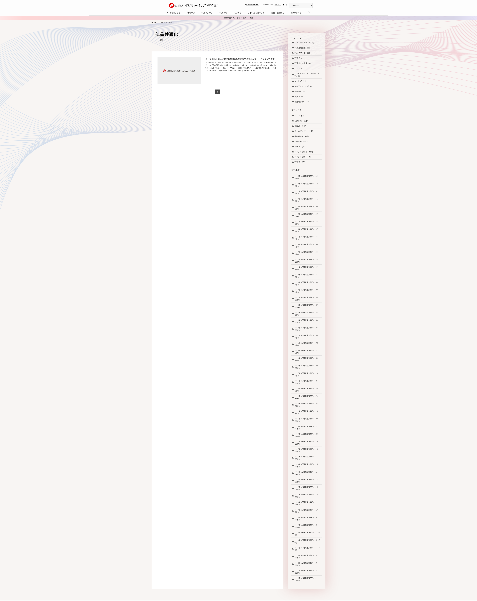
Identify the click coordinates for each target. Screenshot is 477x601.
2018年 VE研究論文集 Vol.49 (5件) (307, 215)
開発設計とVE (302, 101)
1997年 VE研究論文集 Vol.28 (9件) (307, 374)
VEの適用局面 (303, 47)
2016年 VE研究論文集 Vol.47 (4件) (307, 230)
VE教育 (299, 68)
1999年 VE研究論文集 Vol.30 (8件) (307, 359)
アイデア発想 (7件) (303, 157)
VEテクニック (303, 53)
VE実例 (299, 58)
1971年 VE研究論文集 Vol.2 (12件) (306, 571)
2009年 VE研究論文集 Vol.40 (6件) (307, 283)
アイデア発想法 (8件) (304, 151)
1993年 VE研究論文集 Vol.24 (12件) (307, 404)
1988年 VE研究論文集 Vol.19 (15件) (307, 442)
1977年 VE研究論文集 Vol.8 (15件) (306, 526)
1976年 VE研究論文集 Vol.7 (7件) (307, 533)
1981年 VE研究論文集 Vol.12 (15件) (307, 495)
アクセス (278, 4)
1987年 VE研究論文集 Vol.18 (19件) (307, 450)
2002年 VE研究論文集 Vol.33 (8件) (307, 336)
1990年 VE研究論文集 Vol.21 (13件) (307, 427)
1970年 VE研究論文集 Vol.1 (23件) (306, 579)
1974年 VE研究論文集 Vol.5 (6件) (307, 548)
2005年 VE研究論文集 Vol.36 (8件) (307, 313)
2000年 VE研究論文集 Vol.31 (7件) (307, 351)
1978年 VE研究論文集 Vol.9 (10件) (306, 518)
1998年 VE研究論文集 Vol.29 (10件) (307, 366)
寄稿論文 (300, 91)
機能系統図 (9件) (302, 136)
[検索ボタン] (309, 13)
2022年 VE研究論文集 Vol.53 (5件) (307, 184)
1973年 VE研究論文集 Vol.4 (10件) (306, 556)
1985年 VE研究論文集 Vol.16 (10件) (307, 465)
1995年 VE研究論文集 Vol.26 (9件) (307, 389)
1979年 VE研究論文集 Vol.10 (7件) (307, 511)
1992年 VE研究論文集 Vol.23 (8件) (307, 412)
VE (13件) (299, 115)
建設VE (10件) (301, 126)
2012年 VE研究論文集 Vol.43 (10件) (307, 260)
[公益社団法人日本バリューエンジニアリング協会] (194, 5)
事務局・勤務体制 (252, 4)
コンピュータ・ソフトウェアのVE (307, 74)
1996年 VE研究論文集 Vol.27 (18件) (307, 381)
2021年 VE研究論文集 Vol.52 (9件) (307, 192)
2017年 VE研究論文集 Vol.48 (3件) (307, 222)
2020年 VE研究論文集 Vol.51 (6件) (307, 199)
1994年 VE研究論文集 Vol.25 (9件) (307, 397)
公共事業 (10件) (302, 121)
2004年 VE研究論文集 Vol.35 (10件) (307, 321)
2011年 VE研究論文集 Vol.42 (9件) (307, 268)
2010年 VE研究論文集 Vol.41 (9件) (307, 275)
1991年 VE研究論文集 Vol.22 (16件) (307, 419)
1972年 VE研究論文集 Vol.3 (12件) (306, 564)
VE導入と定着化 (303, 63)
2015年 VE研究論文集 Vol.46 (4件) (307, 237)
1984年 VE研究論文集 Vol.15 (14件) (307, 473)
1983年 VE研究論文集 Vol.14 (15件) (307, 480)
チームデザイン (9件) (304, 131)
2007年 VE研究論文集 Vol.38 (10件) (307, 298)
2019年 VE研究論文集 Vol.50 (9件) (307, 207)
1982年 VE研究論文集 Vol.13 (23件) (307, 488)
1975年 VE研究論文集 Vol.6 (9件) (307, 541)
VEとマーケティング (304, 42)
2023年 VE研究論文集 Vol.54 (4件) (307, 177)
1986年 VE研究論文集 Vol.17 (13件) (307, 457)
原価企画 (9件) (301, 141)
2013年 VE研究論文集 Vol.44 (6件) (307, 253)
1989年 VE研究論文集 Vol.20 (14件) (307, 435)
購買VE (299, 96)
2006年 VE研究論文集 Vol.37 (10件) (307, 306)
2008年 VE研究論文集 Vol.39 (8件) (307, 290)
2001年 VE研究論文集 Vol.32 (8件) (307, 344)
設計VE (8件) (300, 146)
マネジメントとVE (304, 86)
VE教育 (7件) (300, 162)
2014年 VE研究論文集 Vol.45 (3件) (307, 245)
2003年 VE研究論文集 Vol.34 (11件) (307, 328)
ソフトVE (300, 81)
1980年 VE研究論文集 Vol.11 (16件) (307, 503)
